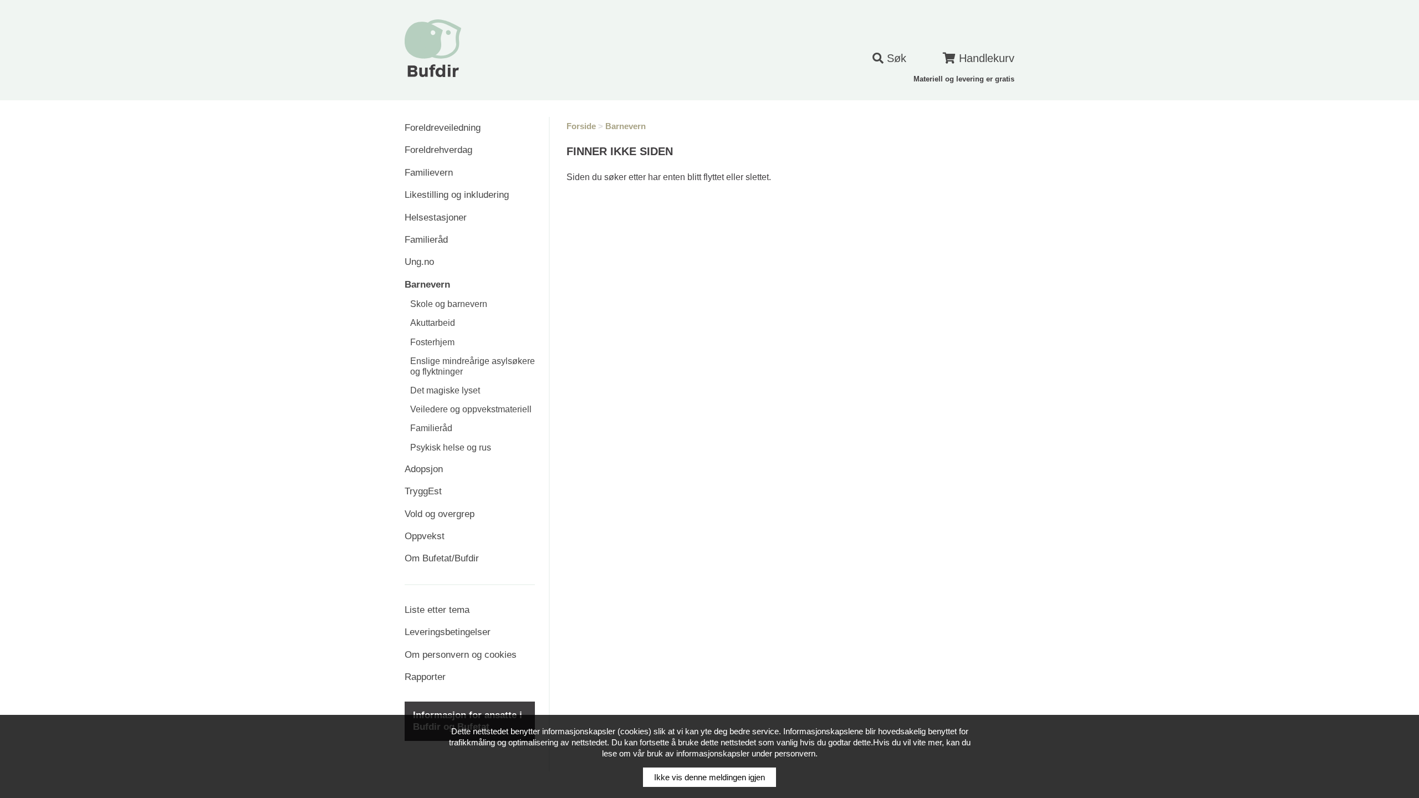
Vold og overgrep (439, 514)
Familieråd (426, 239)
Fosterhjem (432, 342)
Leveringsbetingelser (448, 632)
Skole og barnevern (448, 304)
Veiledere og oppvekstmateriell (471, 409)
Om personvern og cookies (461, 654)
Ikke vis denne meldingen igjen (709, 777)
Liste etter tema (437, 610)
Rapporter (425, 677)
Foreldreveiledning (443, 127)
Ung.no (419, 262)
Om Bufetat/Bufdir (442, 558)
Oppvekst (425, 536)
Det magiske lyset (445, 390)
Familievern (429, 172)
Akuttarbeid (432, 323)
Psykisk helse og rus (450, 447)
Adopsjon (424, 469)
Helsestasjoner (436, 217)
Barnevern (427, 284)
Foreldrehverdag (438, 150)
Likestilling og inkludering (457, 195)
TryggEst (423, 491)
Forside (581, 126)
